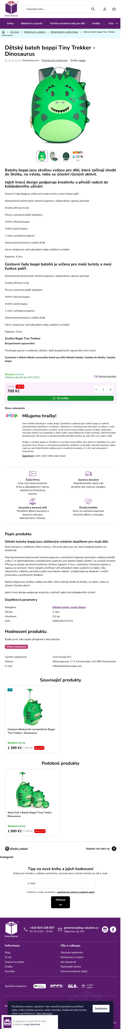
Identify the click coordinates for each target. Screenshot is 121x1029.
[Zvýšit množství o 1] (109, 389)
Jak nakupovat (67, 962)
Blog (6, 952)
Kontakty (9, 971)
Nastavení (19, 1021)
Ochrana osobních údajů (72, 971)
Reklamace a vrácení (70, 957)
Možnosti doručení (106, 376)
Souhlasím (100, 1008)
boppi (81, 60)
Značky (7, 966)
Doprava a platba (13, 962)
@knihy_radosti (17, 848)
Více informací (43, 1013)
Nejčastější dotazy (69, 966)
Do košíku (61, 398)
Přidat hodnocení (15, 646)
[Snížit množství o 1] (95, 389)
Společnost (26, 455)
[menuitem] (10, 23)
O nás (7, 957)
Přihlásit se (59, 902)
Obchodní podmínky (70, 952)
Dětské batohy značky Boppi (68, 607)
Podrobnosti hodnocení (53, 60)
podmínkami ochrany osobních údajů (74, 892)
